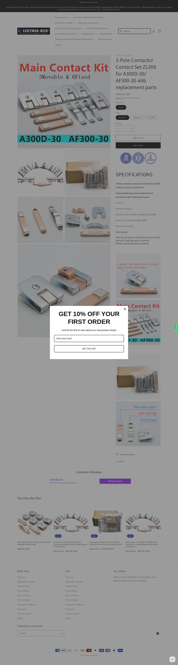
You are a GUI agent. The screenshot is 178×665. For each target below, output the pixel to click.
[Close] (125, 309)
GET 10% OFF (89, 349)
